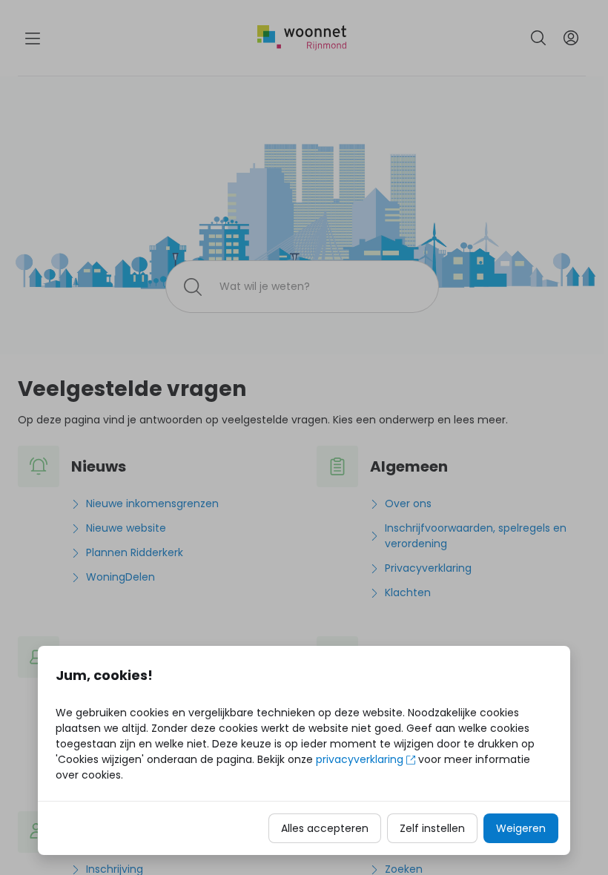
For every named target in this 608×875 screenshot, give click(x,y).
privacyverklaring (359, 759)
